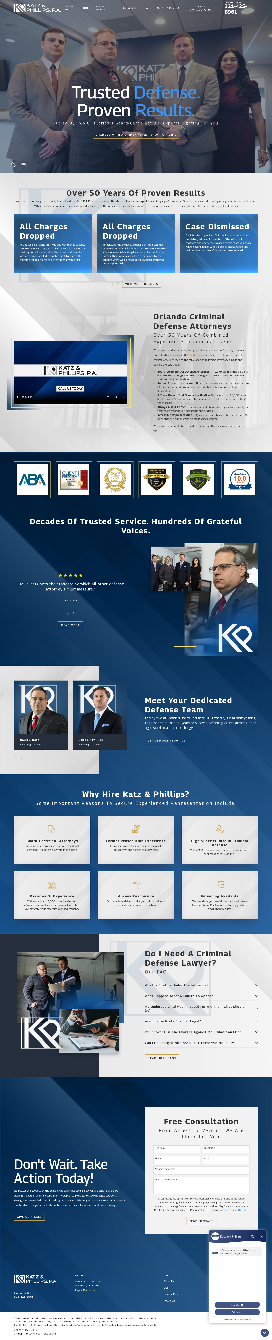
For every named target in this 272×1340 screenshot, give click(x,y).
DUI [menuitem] (85, 8)
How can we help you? (166, 1179)
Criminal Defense (173, 1294)
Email (207, 1158)
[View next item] (118, 283)
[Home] (37, 8)
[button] (23, 164)
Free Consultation (202, 8)
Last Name (209, 1148)
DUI (166, 1287)
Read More (70, 625)
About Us (169, 1281)
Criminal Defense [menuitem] (100, 8)
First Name (160, 1148)
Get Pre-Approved (162, 7)
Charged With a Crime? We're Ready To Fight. (136, 134)
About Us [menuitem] (69, 8)
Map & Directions (85, 1290)
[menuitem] (18, 1333)
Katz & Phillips (195, 355)
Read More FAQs (162, 1058)
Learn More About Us (167, 740)
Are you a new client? (165, 1169)
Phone (158, 1158)
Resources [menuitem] (129, 8)
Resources (170, 1300)
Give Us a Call (29, 1216)
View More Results (141, 283)
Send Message (201, 1221)
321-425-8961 (236, 9)
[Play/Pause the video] (13, 164)
